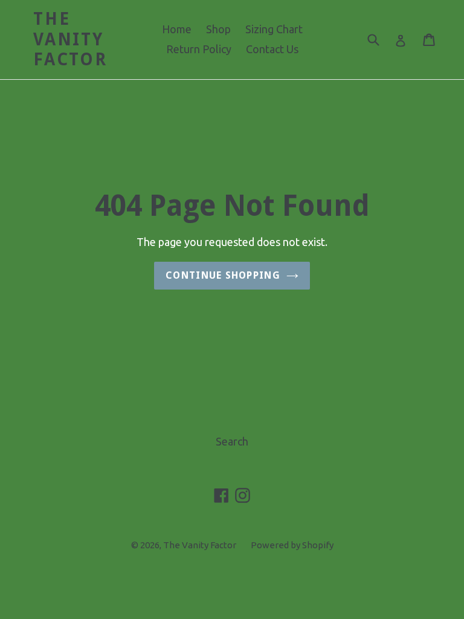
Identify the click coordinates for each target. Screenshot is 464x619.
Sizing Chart (274, 29)
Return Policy (198, 49)
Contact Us (272, 49)
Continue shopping (223, 275)
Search (232, 441)
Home (177, 29)
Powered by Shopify (292, 545)
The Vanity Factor (70, 39)
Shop (218, 29)
